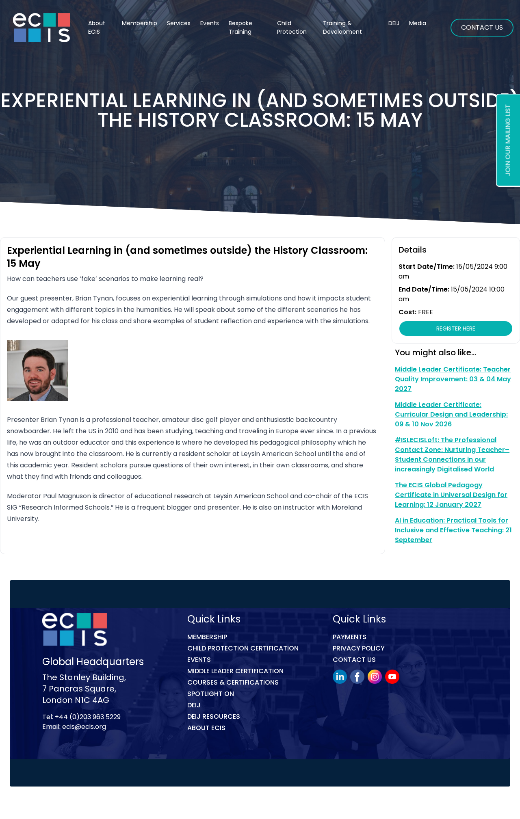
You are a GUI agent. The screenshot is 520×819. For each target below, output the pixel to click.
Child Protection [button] (292, 27)
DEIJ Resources (213, 716)
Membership (207, 637)
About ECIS (96, 27)
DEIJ (194, 705)
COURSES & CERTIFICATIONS (233, 682)
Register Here (455, 328)
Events (209, 23)
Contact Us (482, 27)
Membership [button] (139, 23)
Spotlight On (210, 693)
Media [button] (417, 23)
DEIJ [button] (393, 23)
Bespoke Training (240, 27)
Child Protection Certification (243, 648)
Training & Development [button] (342, 27)
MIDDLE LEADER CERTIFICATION (235, 671)
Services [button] (179, 23)
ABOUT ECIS (206, 728)
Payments (349, 637)
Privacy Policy (359, 648)
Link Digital (186, 804)
